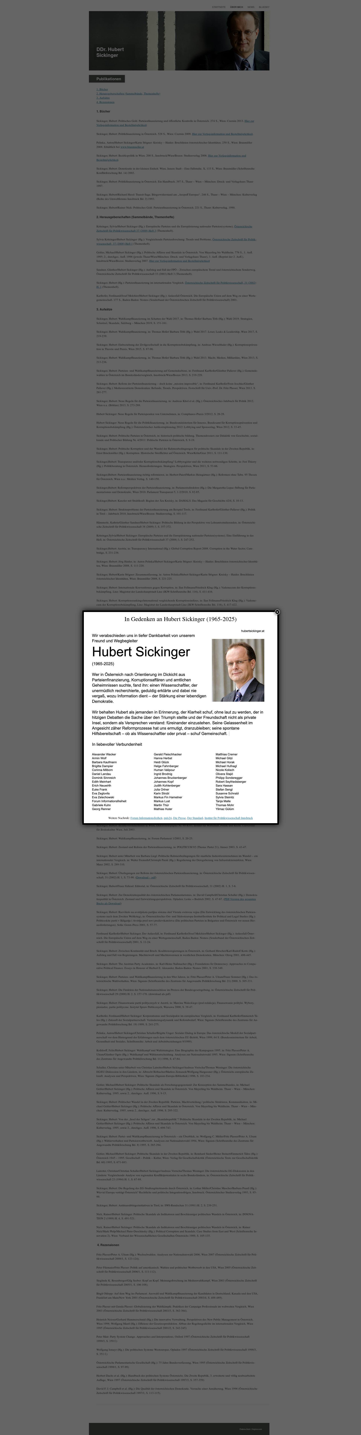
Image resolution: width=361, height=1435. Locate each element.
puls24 (168, 818)
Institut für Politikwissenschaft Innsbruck (229, 818)
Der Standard (195, 818)
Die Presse (179, 818)
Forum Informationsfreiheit (146, 818)
